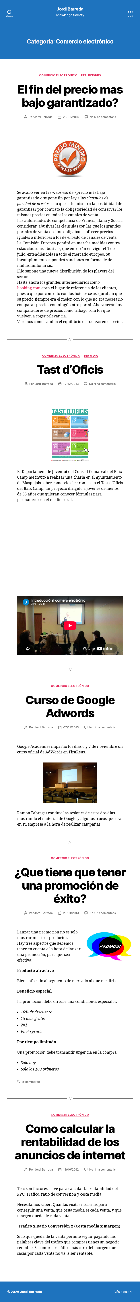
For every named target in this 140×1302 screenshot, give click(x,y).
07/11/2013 (71, 727)
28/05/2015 (71, 117)
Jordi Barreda (70, 9)
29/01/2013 (71, 913)
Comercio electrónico (58, 75)
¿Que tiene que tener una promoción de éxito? (70, 885)
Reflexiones (91, 75)
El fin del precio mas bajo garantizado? (70, 95)
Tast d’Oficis (70, 369)
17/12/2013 (71, 384)
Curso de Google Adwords (69, 706)
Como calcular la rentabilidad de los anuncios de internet (70, 1142)
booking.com (28, 288)
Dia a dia (91, 355)
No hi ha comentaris (103, 117)
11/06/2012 (71, 1169)
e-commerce (31, 1082)
